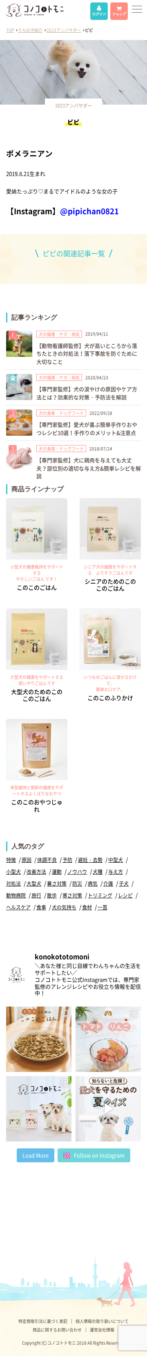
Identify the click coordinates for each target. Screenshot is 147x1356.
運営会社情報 (102, 1330)
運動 (57, 871)
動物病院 (16, 895)
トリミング (100, 895)
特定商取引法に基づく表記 (42, 1321)
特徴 (11, 860)
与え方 (115, 871)
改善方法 (36, 871)
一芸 (102, 907)
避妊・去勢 (90, 860)
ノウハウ (77, 871)
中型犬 (115, 860)
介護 (108, 883)
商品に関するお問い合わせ (57, 1330)
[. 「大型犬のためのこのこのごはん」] (38, 1039)
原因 (26, 860)
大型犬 (34, 883)
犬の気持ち (64, 907)
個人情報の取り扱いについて (102, 1321)
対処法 (13, 883)
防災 (77, 883)
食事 (41, 907)
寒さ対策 (72, 895)
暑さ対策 (57, 883)
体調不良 (47, 860)
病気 (93, 883)
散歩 (52, 895)
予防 (67, 860)
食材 (87, 907)
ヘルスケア (18, 907)
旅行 (36, 895)
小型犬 (13, 871)
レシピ (125, 895)
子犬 (124, 883)
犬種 (97, 871)
